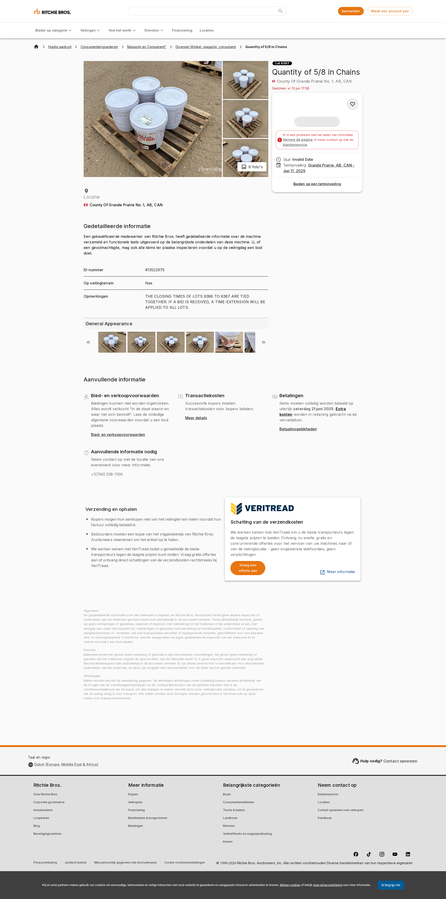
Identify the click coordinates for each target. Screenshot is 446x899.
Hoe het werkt (120, 30)
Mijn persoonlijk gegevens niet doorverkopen (125, 863)
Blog (36, 826)
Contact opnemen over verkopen (340, 810)
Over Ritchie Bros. (45, 795)
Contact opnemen (400, 761)
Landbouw (230, 818)
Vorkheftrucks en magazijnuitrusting (247, 834)
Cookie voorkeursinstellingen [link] (184, 863)
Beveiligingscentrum (47, 834)
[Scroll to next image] (263, 342)
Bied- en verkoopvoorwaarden (118, 435)
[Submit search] (280, 11)
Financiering (182, 30)
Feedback (325, 818)
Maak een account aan (390, 11)
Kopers (133, 795)
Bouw (227, 795)
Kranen (228, 842)
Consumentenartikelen (238, 802)
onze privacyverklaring (327, 885)
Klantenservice (328, 795)
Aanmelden (351, 11)
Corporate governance (49, 802)
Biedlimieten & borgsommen (147, 818)
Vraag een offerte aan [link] (248, 568)
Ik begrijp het (390, 885)
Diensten (151, 30)
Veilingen (88, 30)
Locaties (207, 30)
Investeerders (43, 810)
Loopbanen (41, 818)
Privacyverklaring (45, 863)
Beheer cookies (290, 885)
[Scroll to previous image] (88, 342)
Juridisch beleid (75, 863)
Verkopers (135, 802)
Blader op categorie (51, 30)
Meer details (196, 418)
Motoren (229, 826)
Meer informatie (341, 572)
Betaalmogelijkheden (298, 429)
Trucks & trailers (234, 810)
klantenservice (295, 145)
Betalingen (135, 826)
